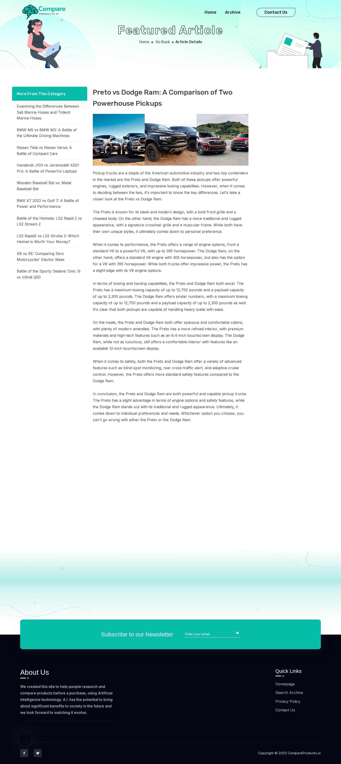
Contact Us (275, 12)
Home (210, 12)
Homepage (285, 684)
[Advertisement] (49, 320)
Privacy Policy (287, 701)
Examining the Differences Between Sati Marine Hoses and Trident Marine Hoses (48, 112)
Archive (233, 12)
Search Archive (289, 692)
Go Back (163, 42)
